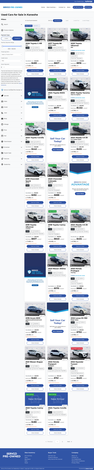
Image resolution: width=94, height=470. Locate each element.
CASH (6, 38)
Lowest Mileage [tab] (85, 20)
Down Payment (5, 64)
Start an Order (35, 70)
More (68, 7)
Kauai (26, 462)
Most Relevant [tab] (57, 20)
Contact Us (62, 7)
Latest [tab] (67, 20)
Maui (26, 461)
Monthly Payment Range (7, 42)
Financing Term (5, 51)
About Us (74, 455)
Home (43, 7)
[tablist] (72, 20)
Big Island (27, 459)
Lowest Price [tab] (76, 20)
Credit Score (4, 58)
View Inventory (51, 7)
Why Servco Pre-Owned (55, 459)
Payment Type (5, 35)
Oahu (26, 457)
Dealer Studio (89, 468)
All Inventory (28, 455)
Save (41, 41)
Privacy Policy (76, 462)
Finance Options (53, 457)
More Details (35, 74)
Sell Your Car (51, 455)
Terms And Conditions (78, 461)
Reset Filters (28, 25)
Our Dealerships (79, 1)
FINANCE (17, 38)
